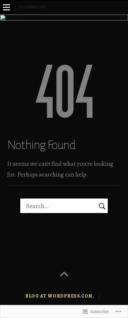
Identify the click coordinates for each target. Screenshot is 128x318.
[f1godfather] (64, 32)
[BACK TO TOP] (64, 274)
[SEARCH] (102, 206)
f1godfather (32, 7)
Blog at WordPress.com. (59, 296)
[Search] (64, 206)
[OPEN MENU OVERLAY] (6, 8)
